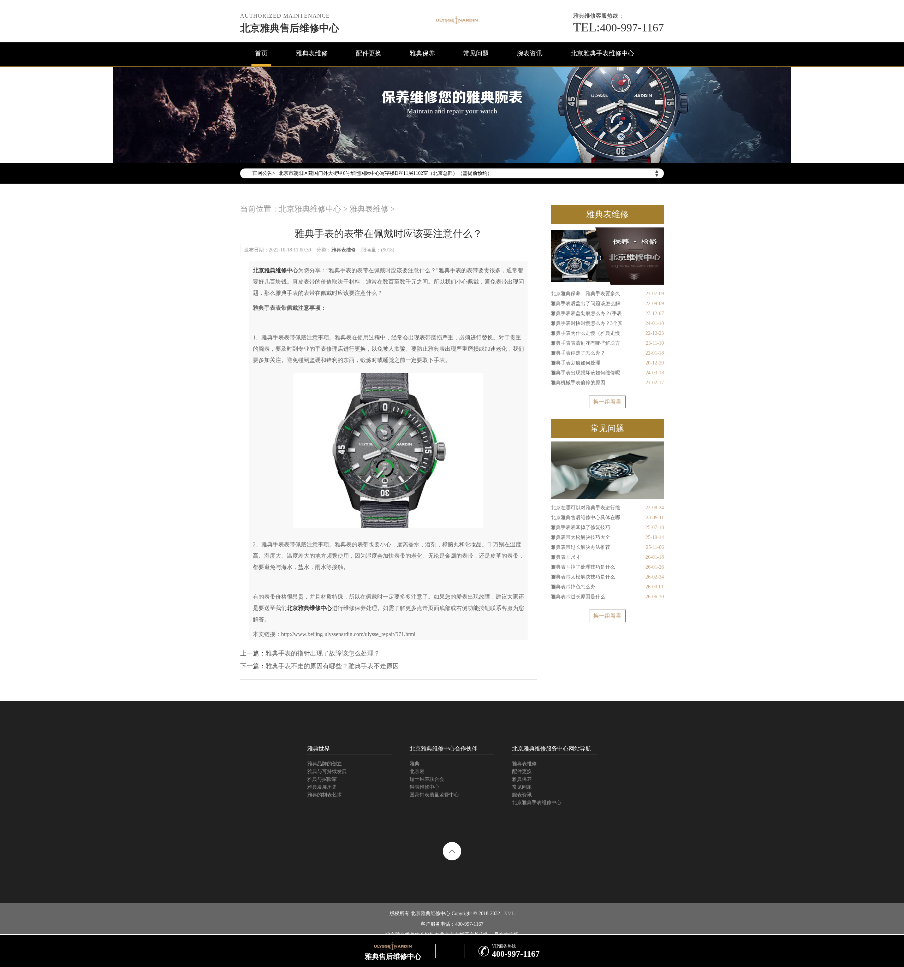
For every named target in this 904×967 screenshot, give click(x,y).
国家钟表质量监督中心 (434, 794)
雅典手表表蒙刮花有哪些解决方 (607, 343)
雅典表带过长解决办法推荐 (607, 547)
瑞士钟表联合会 (427, 779)
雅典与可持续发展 (327, 771)
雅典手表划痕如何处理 (607, 363)
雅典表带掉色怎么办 (607, 586)
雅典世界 (318, 749)
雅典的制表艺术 (324, 794)
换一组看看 (607, 402)
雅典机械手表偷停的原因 (607, 382)
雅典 (415, 763)
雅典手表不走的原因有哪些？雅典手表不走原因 (332, 666)
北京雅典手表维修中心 (602, 53)
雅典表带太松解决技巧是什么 (607, 577)
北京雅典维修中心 (310, 208)
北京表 (417, 771)
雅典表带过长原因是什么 (607, 596)
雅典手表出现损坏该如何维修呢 (607, 372)
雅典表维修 (312, 53)
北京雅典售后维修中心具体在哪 (607, 517)
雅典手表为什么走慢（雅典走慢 (607, 333)
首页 (261, 53)
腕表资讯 (529, 53)
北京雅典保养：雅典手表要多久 (607, 293)
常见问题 (476, 53)
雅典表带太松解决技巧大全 (607, 537)
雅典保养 (422, 53)
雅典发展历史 (322, 787)
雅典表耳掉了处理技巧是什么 (607, 567)
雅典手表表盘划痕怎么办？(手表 (607, 313)
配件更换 (368, 53)
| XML (507, 913)
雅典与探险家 (322, 779)
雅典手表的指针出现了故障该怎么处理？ (323, 653)
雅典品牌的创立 (324, 763)
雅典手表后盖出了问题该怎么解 (607, 303)
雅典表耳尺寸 (607, 557)
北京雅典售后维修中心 (289, 28)
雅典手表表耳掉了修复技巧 (607, 527)
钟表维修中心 (424, 787)
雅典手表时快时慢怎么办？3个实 (607, 323)
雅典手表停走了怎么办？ (607, 353)
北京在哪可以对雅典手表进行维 (607, 507)
